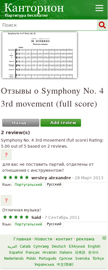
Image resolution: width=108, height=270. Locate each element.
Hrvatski (50, 252)
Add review (63, 122)
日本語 (80, 252)
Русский (54, 184)
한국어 (93, 252)
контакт (64, 239)
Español (16, 252)
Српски (65, 258)
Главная (22, 239)
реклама (85, 239)
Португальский (28, 185)
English (94, 246)
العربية (12, 246)
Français (33, 252)
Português (47, 258)
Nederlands (14, 258)
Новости (43, 239)
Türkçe (98, 258)
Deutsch (59, 246)
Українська (44, 265)
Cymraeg (41, 246)
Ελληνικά (77, 246)
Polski (31, 258)
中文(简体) (65, 265)
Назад (19, 122)
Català (25, 246)
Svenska (82, 258)
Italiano (65, 252)
